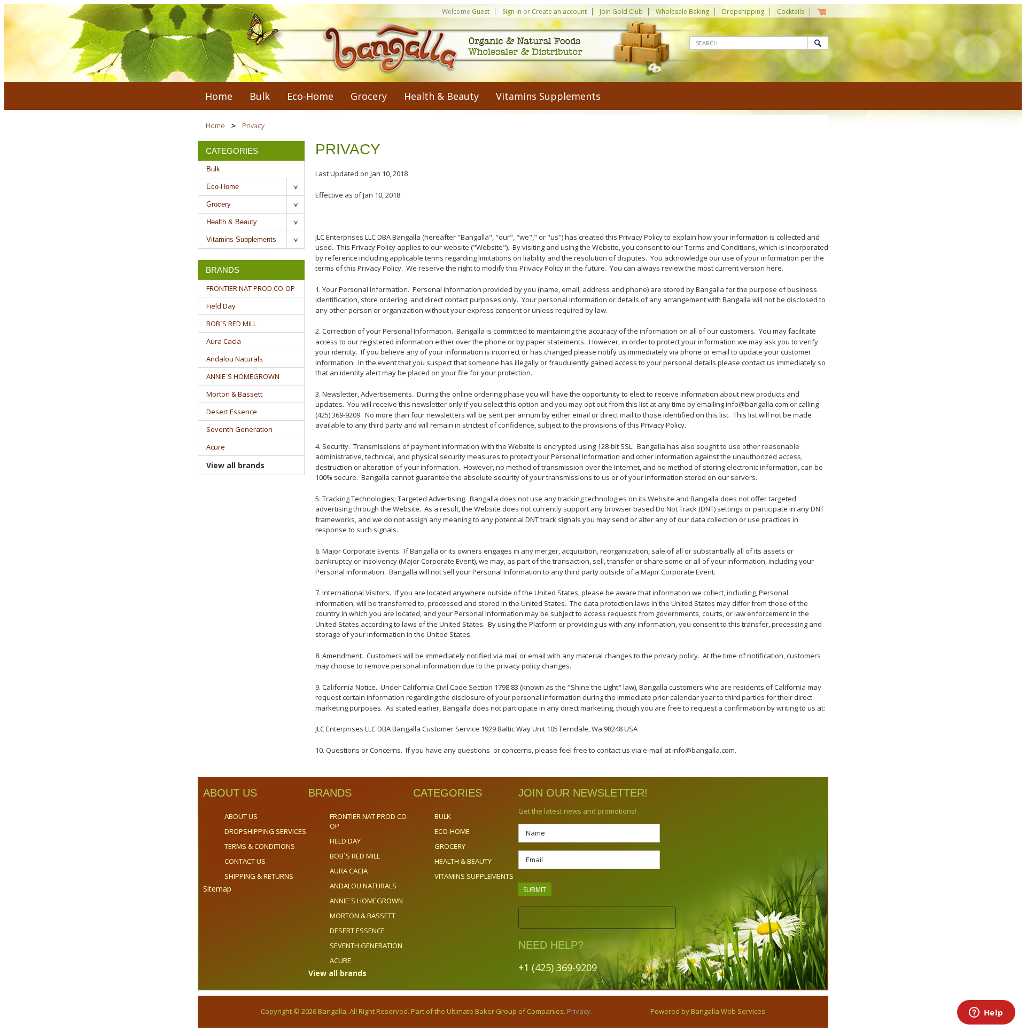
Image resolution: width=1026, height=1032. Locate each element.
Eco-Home (310, 96)
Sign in (512, 11)
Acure (215, 447)
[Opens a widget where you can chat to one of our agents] (986, 1013)
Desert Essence (231, 411)
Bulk (260, 96)
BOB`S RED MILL (231, 323)
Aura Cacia (223, 341)
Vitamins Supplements (548, 96)
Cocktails (790, 11)
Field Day (221, 306)
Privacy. (578, 1011)
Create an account (559, 11)
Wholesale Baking (682, 11)
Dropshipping (743, 11)
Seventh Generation (239, 429)
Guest (480, 11)
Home (215, 125)
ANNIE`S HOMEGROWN (242, 376)
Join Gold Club (621, 11)
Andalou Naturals (234, 359)
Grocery (369, 96)
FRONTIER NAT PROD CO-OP (250, 288)
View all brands (235, 465)
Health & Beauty (441, 96)
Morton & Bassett (234, 394)
